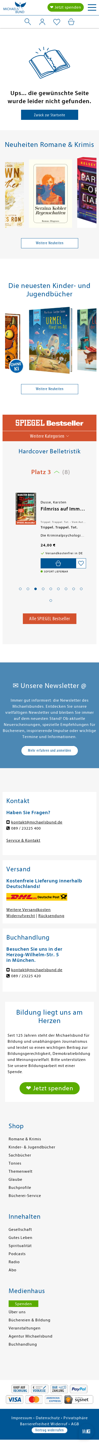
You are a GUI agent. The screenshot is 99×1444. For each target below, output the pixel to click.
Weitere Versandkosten (28, 909)
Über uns (17, 1312)
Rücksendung (51, 916)
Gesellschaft (20, 1229)
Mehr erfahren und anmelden (49, 750)
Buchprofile (20, 1187)
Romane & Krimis (25, 1139)
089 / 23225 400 (26, 828)
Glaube (15, 1179)
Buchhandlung (23, 1344)
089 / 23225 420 (26, 976)
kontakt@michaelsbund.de (36, 822)
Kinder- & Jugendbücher (32, 1147)
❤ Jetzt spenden (65, 7)
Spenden (23, 1304)
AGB (75, 1424)
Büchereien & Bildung (30, 1320)
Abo (12, 1270)
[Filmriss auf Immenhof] (25, 509)
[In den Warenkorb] (58, 563)
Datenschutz (48, 1418)
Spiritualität (20, 1245)
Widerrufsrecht (20, 916)
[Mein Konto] (42, 22)
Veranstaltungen (25, 1328)
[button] (20, 589)
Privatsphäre (75, 1418)
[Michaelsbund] (15, 9)
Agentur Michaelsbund (31, 1336)
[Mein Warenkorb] (71, 22)
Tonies (15, 1163)
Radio (14, 1262)
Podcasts (17, 1254)
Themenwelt (20, 1171)
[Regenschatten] (50, 195)
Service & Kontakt (23, 840)
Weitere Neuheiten (49, 243)
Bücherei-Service (25, 1195)
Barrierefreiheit (35, 1424)
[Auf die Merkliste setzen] (81, 563)
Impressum (21, 1418)
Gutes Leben (20, 1237)
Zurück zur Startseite (49, 115)
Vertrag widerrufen (49, 1430)
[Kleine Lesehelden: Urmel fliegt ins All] (50, 341)
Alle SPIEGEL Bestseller (49, 618)
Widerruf (59, 1424)
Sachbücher (20, 1155)
